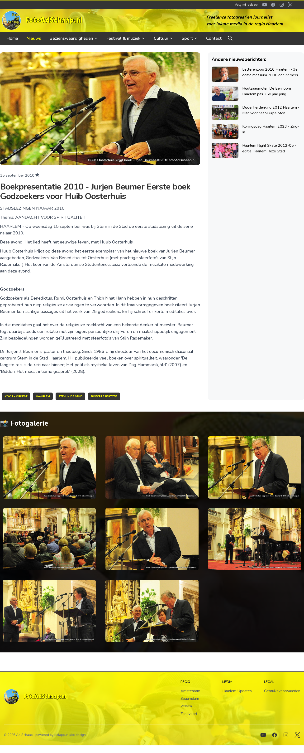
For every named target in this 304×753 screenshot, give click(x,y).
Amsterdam (190, 691)
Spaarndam (189, 698)
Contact (214, 38)
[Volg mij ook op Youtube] (263, 735)
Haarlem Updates (237, 691)
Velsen (186, 706)
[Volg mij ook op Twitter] (297, 735)
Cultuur (161, 38)
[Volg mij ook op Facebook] (274, 735)
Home (12, 38)
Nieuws (34, 38)
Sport (187, 38)
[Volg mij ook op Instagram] (286, 735)
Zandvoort (188, 713)
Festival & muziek (123, 38)
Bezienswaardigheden (71, 38)
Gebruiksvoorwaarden (282, 691)
